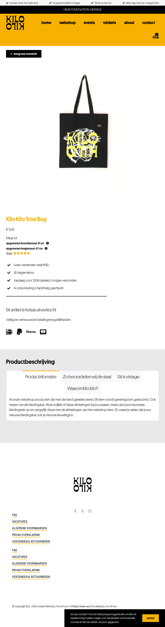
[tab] (41, 376)
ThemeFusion (62, 606)
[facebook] (75, 511)
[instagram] (89, 511)
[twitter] (82, 511)
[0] (154, 37)
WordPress (111, 606)
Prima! (150, 618)
